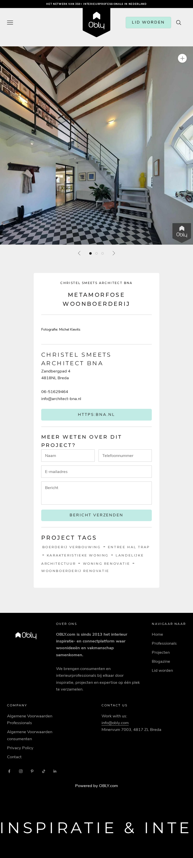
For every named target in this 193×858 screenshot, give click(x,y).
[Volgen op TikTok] (43, 771)
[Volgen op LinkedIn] (55, 771)
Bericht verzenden (96, 515)
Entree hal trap (129, 547)
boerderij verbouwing (71, 547)
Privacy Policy (20, 748)
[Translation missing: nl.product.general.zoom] (182, 58)
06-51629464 (54, 392)
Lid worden (162, 670)
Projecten (161, 652)
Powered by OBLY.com (96, 786)
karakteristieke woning (78, 555)
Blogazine (161, 661)
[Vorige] (79, 253)
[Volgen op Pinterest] (32, 771)
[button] (96, 145)
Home (157, 634)
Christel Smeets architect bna (96, 283)
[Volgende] (114, 253)
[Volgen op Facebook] (9, 771)
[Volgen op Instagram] (21, 771)
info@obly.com (115, 723)
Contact (14, 757)
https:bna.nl (96, 414)
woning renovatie (106, 563)
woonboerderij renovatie (75, 571)
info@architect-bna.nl (61, 399)
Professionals (164, 643)
